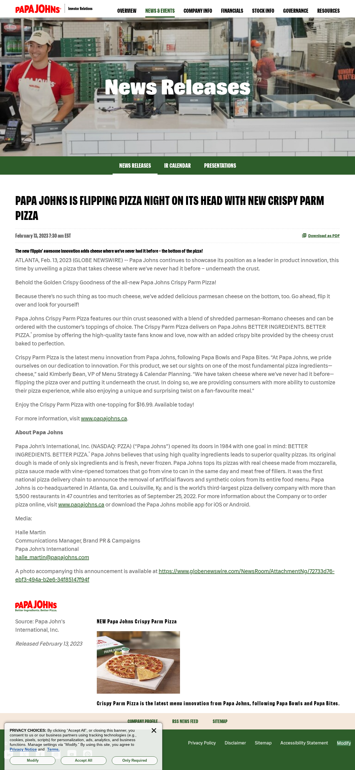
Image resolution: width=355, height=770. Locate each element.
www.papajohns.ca (104, 418)
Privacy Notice (23, 749)
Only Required (134, 760)
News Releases (135, 165)
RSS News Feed (185, 721)
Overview (126, 10)
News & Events (160, 10)
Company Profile (143, 721)
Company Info (198, 10)
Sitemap (220, 721)
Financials (232, 10)
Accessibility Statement (304, 743)
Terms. (53, 749)
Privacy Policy (202, 743)
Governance (295, 10)
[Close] (154, 730)
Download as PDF (324, 236)
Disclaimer (235, 743)
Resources (328, 10)
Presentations (220, 165)
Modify (344, 743)
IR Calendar (177, 165)
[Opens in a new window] (38, 8)
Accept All (83, 760)
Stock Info (263, 10)
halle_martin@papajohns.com (52, 557)
